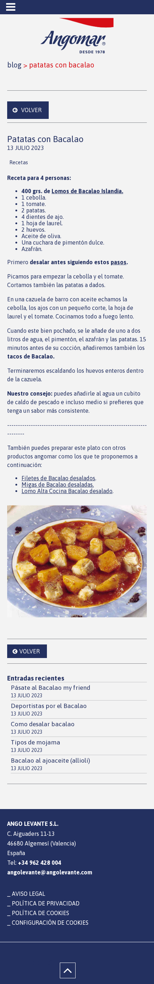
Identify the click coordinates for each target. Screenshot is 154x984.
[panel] (36, 963)
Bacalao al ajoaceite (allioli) (50, 764)
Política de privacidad (46, 903)
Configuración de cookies (50, 922)
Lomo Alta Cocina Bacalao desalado (66, 491)
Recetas (18, 162)
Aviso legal (28, 893)
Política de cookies (40, 913)
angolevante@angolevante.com (49, 872)
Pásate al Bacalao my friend (50, 691)
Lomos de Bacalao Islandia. (87, 191)
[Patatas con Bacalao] (77, 561)
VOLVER (31, 110)
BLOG (14, 65)
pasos (118, 262)
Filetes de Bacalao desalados (58, 478)
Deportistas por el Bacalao (49, 709)
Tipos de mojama (35, 746)
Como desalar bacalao (42, 728)
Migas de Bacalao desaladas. (57, 484)
